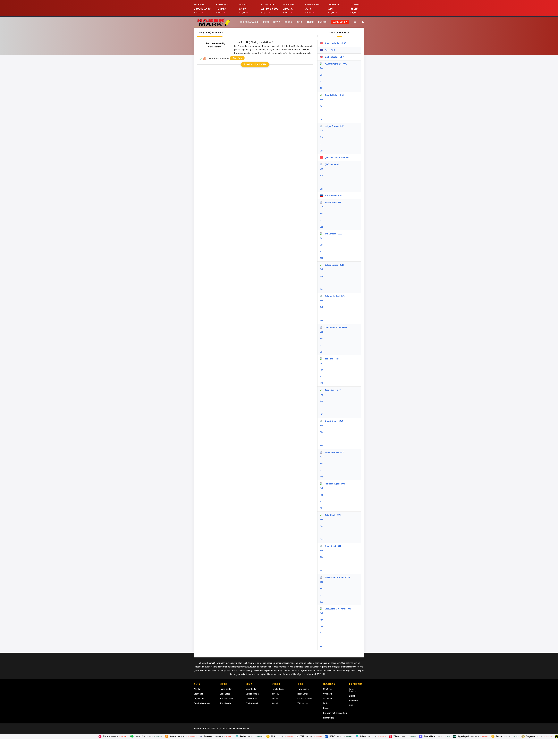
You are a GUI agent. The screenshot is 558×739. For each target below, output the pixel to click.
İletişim (326, 703)
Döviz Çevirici (252, 703)
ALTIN (300, 22)
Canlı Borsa (225, 694)
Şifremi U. (327, 699)
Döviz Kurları (251, 689)
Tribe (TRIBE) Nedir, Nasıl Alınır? (253, 42)
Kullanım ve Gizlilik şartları (335, 713)
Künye (326, 708)
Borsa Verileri (226, 689)
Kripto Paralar (352, 690)
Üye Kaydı (327, 694)
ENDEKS (322, 22)
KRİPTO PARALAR (249, 22)
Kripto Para (237, 58)
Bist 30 (275, 703)
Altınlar (197, 689)
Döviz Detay (251, 699)
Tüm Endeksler (227, 699)
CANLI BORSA (340, 22)
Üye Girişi (327, 689)
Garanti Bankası (304, 699)
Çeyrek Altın (199, 699)
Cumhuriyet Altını (202, 703)
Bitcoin (352, 696)
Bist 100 (275, 694)
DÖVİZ (276, 22)
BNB (351, 705)
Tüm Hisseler (226, 703)
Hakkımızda (328, 718)
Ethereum (353, 701)
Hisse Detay (302, 694)
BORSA (288, 22)
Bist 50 (275, 699)
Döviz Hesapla (252, 694)
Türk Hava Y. (303, 703)
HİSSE (310, 22)
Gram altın (198, 694)
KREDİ (266, 22)
